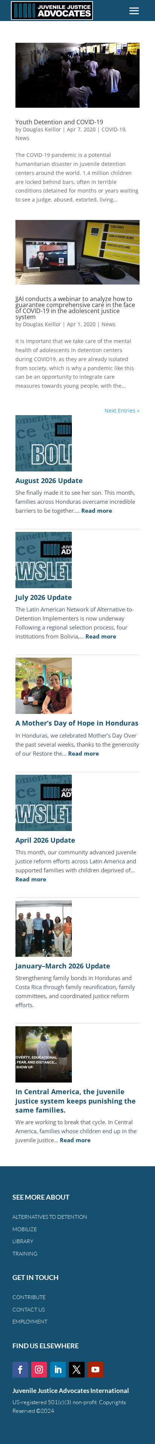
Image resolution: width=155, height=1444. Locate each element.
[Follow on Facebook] (20, 1370)
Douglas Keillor (42, 129)
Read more (96, 510)
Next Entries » (122, 410)
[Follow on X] (77, 1370)
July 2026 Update (43, 597)
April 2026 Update (45, 840)
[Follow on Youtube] (95, 1370)
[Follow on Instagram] (39, 1370)
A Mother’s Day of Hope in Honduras (76, 722)
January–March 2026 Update (62, 965)
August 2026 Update (49, 480)
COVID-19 (113, 129)
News (22, 138)
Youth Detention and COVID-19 (59, 122)
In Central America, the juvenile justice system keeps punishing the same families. (75, 1100)
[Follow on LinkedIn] (58, 1370)
